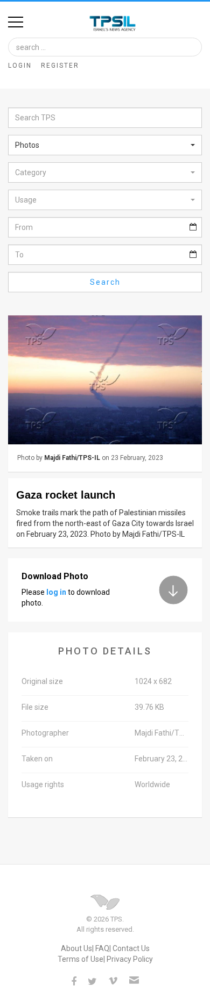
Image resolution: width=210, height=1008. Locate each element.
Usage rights (43, 784)
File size (35, 707)
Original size (42, 681)
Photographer (45, 733)
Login (20, 65)
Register (60, 65)
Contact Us (131, 948)
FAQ (102, 948)
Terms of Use (80, 959)
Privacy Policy (130, 959)
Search (105, 282)
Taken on (37, 758)
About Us (76, 948)
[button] (105, 145)
